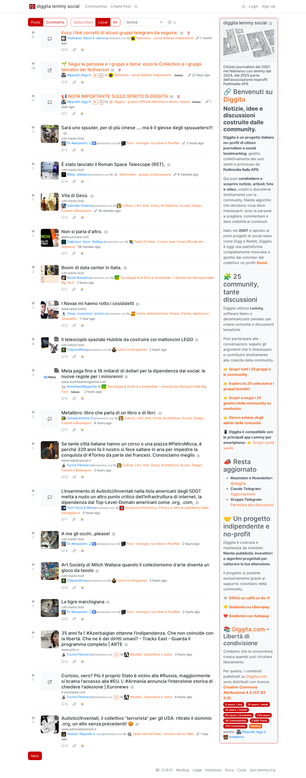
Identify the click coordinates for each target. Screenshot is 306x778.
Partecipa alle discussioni (252, 505)
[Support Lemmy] (136, 6)
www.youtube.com (75, 237)
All (115, 22)
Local (103, 22)
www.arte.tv (70, 649)
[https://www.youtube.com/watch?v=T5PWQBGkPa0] (50, 238)
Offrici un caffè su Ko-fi (249, 598)
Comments (55, 22)
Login (253, 6)
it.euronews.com (73, 692)
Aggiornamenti (243, 494)
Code (241, 770)
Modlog (256, 726)
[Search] (243, 6)
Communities (96, 6)
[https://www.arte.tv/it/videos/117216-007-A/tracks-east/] (50, 639)
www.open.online (73, 309)
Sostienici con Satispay (249, 616)
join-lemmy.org (262, 770)
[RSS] (174, 22)
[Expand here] (50, 134)
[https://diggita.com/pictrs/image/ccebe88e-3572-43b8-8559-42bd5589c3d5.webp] (50, 70)
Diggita (234, 99)
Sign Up (268, 6)
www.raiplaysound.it (76, 460)
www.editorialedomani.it (78, 729)
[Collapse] (270, 23)
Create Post (121, 6)
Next (35, 756)
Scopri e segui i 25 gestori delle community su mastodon (247, 403)
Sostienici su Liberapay (249, 607)
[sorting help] (169, 22)
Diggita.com (248, 629)
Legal (197, 770)
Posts (35, 22)
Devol (262, 262)
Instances (213, 770)
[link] (74, 49)
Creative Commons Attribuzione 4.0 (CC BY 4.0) (244, 692)
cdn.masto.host (72, 138)
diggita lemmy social (58, 6)
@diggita (238, 483)
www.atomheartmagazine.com (83, 382)
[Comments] (50, 39)
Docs (229, 770)
